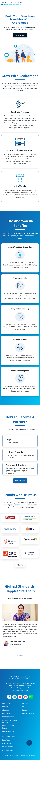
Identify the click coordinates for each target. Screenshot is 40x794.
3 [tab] (21, 656)
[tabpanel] (20, 627)
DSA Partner (6, 743)
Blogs (24, 707)
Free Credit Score (8, 750)
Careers (5, 707)
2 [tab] (19, 656)
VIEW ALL (20, 565)
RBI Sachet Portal (8, 731)
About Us (5, 710)
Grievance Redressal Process (9, 721)
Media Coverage (28, 713)
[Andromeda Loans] (12, 3)
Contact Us (6, 713)
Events (24, 710)
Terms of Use (13, 758)
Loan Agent (6, 740)
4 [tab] (23, 656)
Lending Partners (8, 717)
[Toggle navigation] (38, 3)
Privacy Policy (25, 758)
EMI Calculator (7, 747)
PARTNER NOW (20, 480)
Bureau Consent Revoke (8, 727)
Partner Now (20, 35)
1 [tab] (17, 656)
